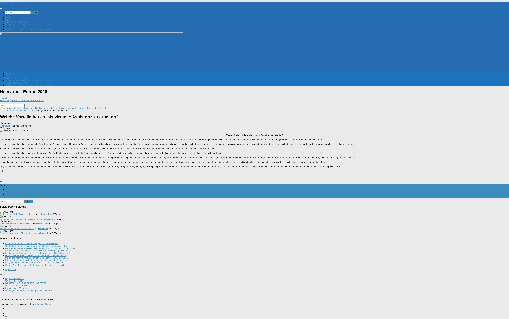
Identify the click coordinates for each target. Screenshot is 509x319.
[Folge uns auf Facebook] (6, 192)
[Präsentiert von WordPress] (15, 304)
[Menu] (1, 8)
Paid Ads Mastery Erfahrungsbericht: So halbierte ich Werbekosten (36, 258)
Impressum (10, 269)
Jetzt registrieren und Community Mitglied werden (28, 29)
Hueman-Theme (43, 304)
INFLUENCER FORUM (16, 286)
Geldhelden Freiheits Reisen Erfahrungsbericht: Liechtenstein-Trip (36, 246)
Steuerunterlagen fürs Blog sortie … (17, 233)
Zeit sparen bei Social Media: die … (17, 228)
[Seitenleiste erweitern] (1, 181)
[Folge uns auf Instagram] (6, 194)
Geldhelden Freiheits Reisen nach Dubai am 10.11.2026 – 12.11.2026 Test (40, 248)
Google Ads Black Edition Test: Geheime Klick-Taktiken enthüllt (34, 265)
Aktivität (19, 100)
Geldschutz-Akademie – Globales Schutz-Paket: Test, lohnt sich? (35, 255)
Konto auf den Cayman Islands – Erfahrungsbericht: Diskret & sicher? (37, 253)
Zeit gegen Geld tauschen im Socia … (18, 219)
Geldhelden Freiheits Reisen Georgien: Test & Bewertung (32, 243)
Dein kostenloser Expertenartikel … (16, 224)
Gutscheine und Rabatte (16, 27)
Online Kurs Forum (14, 281)
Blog (7, 19)
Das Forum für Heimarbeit (12, 3)
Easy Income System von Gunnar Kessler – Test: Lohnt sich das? (35, 263)
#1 (1, 130)
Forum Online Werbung (16, 288)
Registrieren (38, 100)
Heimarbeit (5, 126)
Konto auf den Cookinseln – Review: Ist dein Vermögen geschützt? (36, 251)
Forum (3, 100)
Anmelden (27, 100)
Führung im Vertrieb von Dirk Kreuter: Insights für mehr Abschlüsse (36, 260)
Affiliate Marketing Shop (16, 22)
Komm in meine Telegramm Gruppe (22, 24)
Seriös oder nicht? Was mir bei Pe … (17, 214)
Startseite (9, 17)
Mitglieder (10, 100)
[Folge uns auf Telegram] (6, 197)
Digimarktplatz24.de (14, 278)
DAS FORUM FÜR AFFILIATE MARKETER (26, 283)
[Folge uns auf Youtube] (6, 189)
